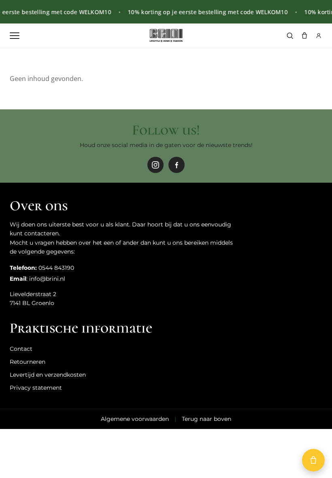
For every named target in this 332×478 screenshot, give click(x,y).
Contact (21, 348)
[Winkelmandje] (304, 36)
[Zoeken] (290, 36)
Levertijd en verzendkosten (48, 374)
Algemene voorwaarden (135, 419)
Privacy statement (36, 387)
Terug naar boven (206, 419)
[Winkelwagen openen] (313, 460)
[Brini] (166, 36)
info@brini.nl (47, 278)
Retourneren (27, 361)
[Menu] (14, 35)
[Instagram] (155, 165)
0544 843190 (56, 267)
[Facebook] (176, 165)
